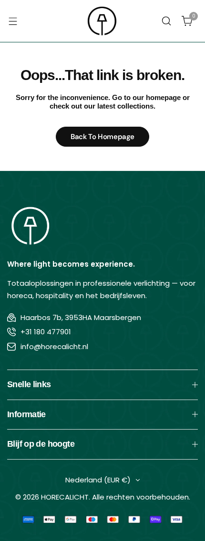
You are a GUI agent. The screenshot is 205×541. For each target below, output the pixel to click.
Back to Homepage (102, 136)
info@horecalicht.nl (54, 346)
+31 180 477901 (45, 332)
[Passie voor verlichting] (102, 21)
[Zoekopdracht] (166, 20)
